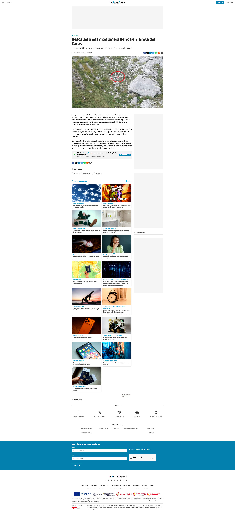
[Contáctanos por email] (126, 480)
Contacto (130, 488)
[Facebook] (144, 53)
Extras (152, 486)
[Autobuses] (137, 413)
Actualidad (75, 35)
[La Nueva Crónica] (117, 477)
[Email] (162, 53)
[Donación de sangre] (99, 413)
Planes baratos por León (102, 428)
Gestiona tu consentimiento (142, 488)
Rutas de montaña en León (131, 428)
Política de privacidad (99, 488)
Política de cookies (111, 488)
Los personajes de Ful (86, 432)
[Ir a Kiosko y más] (123, 480)
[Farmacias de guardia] (156, 413)
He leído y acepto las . (140, 449)
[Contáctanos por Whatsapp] (120, 480)
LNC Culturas (116, 486)
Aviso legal (89, 488)
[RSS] (129, 480)
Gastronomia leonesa (86, 428)
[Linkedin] (150, 53)
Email (73, 455)
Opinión (144, 486)
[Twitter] (147, 53)
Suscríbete (76, 465)
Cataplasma (151, 432)
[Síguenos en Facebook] (105, 480)
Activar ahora (124, 154)
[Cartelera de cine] (119, 413)
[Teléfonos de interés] (79, 413)
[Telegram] (153, 53)
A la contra (117, 428)
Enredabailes (150, 428)
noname (98, 173)
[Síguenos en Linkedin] (117, 480)
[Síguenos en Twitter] (108, 480)
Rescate (76, 173)
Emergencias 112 (86, 173)
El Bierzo (94, 486)
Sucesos (102, 486)
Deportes (136, 486)
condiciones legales (145, 449)
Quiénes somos (122, 488)
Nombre (73, 447)
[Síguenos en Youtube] (111, 480)
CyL (108, 486)
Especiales (126, 486)
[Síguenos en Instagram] (114, 480)
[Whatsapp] (156, 53)
